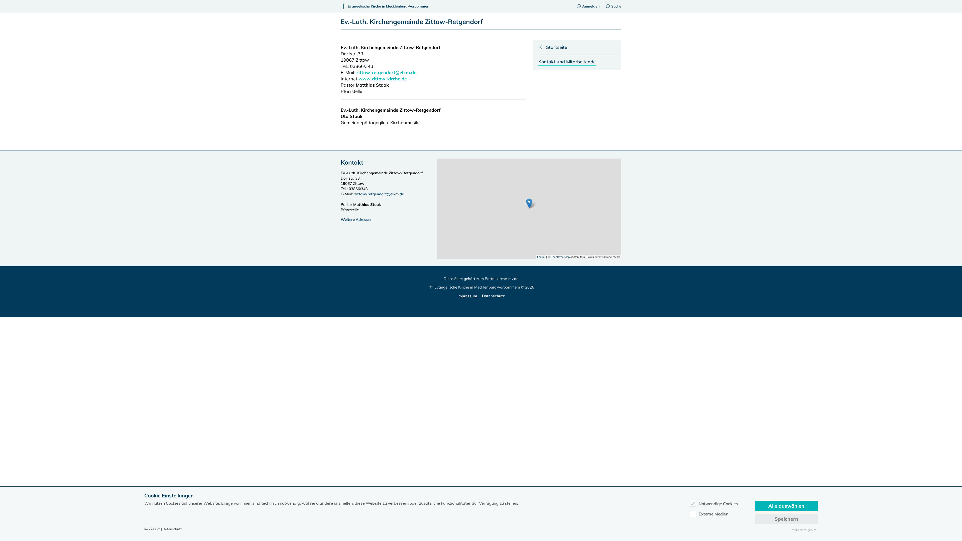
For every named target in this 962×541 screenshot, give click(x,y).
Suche (616, 6)
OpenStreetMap (560, 257)
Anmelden (590, 6)
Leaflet (541, 257)
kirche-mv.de (507, 278)
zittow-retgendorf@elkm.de (386, 72)
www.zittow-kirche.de (382, 79)
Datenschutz (493, 296)
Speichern (786, 519)
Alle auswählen (786, 506)
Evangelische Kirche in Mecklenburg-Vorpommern (389, 6)
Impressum (467, 296)
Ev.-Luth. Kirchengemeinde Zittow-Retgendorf (412, 22)
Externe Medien (714, 513)
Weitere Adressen (357, 219)
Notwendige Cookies (718, 503)
